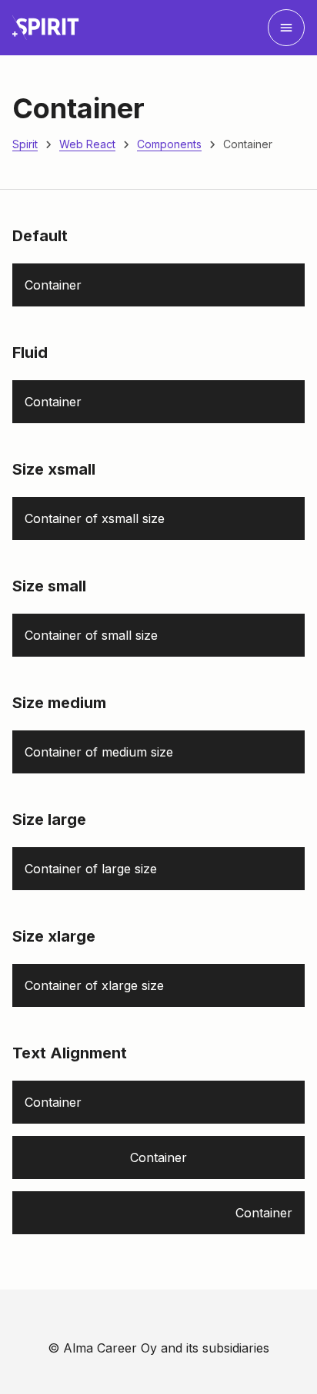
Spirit (25, 144)
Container (247, 144)
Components (169, 144)
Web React (87, 144)
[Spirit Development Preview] (45, 27)
